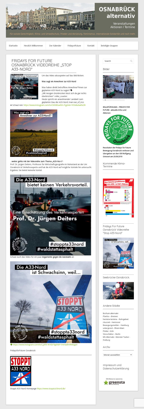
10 (118, 100)
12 (122, 100)
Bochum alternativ (110, 313)
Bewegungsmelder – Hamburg (116, 325)
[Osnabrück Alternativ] (72, 37)
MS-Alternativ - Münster (113, 337)
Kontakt (90, 45)
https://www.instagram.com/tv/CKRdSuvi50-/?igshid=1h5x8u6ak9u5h (55, 105)
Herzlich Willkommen (33, 45)
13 (123, 100)
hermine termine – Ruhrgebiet (115, 319)
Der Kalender (55, 45)
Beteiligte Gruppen (109, 45)
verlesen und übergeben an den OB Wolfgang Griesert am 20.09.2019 (118, 153)
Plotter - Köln (108, 331)
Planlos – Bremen (110, 316)
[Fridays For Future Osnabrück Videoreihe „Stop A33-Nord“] (24, 98)
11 (120, 100)
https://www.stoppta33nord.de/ (51, 388)
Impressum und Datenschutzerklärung (116, 366)
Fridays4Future (74, 45)
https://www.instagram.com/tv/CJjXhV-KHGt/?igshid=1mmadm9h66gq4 (45, 344)
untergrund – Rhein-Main (113, 328)
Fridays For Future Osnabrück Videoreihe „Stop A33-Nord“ (42, 65)
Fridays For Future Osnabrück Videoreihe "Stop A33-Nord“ (116, 230)
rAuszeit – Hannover (111, 322)
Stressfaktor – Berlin (111, 334)
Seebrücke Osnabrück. (116, 277)
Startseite (13, 45)
